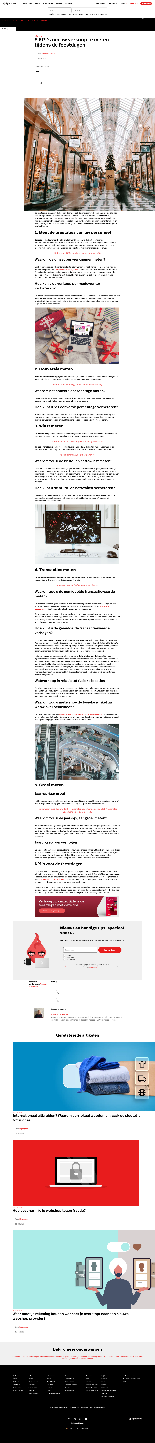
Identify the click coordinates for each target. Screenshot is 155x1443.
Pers (76, 1428)
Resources (89, 1376)
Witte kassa (16, 1385)
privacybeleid (93, 967)
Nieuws (103, 1382)
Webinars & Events (92, 1391)
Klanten (88, 1382)
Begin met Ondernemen (21, 1357)
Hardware (16, 1382)
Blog (87, 1379)
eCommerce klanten (53, 1394)
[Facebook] (41, 75)
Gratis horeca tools (92, 1385)
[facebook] (69, 1419)
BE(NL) (71, 1428)
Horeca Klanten (18, 1391)
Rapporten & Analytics (119, 1357)
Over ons (104, 1385)
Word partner (69, 1382)
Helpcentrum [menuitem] (113, 3)
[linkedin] (80, 1419)
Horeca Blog (16, 1388)
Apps (48, 1391)
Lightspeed (23, 1129)
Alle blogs (6, 20)
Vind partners (69, 1379)
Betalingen (35, 1357)
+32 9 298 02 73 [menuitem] (132, 3)
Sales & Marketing (135, 1357)
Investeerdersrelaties (108, 1391)
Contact (104, 1379)
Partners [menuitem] (68, 3)
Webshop (50, 1385)
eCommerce (33, 20)
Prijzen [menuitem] (58, 3)
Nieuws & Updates (104, 1357)
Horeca (15, 20)
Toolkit (67, 1388)
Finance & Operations (64, 1357)
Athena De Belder (48, 54)
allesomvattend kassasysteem (51, 879)
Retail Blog (31, 1391)
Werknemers (88, 1359)
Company (44, 20)
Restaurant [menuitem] (27, 3)
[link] (132, 3)
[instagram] (74, 1419)
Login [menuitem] (123, 3)
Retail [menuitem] (37, 3)
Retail (23, 20)
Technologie (66, 1359)
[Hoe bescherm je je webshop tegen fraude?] (76, 1205)
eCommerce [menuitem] (47, 3)
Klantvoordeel (69, 1391)
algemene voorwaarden (71, 966)
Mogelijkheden (33, 1382)
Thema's (49, 1388)
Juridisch (104, 1394)
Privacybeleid (83, 1428)
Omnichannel (32, 1388)
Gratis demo (146, 3)
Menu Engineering (90, 1357)
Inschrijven (109, 950)
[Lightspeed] (10, 3)
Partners (68, 1376)
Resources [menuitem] (100, 3)
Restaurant (16, 1376)
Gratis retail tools (91, 1388)
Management (78, 1357)
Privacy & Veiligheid (107, 1397)
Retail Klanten (33, 1394)
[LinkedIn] (41, 91)
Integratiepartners (71, 1385)
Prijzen (15, 1379)
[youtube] (86, 1419)
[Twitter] (41, 83)
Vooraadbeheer (77, 1359)
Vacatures (104, 1388)
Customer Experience (47, 1357)
